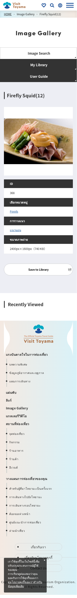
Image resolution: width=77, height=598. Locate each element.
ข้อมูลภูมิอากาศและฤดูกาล (26, 373)
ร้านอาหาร (16, 450)
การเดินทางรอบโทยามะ (25, 505)
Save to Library (38, 269)
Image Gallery (25, 14)
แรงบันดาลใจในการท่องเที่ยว (27, 354)
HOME (8, 14)
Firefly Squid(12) (50, 14)
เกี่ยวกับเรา (38, 547)
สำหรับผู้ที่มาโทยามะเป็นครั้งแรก (30, 488)
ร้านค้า (14, 459)
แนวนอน (15, 230)
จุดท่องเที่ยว (16, 434)
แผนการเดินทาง (19, 381)
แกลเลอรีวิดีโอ (16, 415)
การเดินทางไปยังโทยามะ (25, 497)
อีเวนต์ (13, 467)
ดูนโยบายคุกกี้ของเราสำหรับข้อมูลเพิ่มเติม (25, 584)
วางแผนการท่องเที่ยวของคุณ (26, 478)
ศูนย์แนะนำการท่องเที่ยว (25, 522)
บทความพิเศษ (18, 364)
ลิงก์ (9, 400)
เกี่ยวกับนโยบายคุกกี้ (38, 557)
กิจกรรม (14, 442)
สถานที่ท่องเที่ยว (17, 423)
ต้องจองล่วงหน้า (19, 514)
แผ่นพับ (11, 392)
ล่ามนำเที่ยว (17, 531)
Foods (14, 211)
